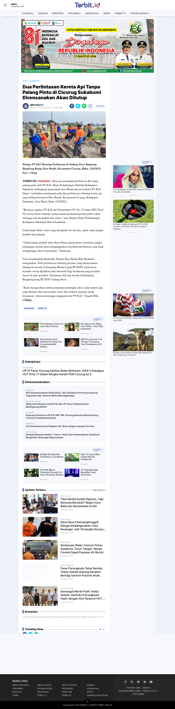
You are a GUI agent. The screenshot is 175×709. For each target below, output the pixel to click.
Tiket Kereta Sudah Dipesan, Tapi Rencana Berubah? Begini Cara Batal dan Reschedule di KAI (81, 502)
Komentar (99, 106)
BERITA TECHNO (69, 685)
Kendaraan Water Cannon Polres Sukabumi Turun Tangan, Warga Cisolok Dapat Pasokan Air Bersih (81, 549)
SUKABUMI (29, 308)
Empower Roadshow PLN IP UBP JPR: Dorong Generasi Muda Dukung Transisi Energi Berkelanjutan (62, 416)
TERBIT (15, 695)
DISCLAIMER (138, 694)
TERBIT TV (120, 13)
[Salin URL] (90, 106)
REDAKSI (146, 688)
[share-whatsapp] (84, 106)
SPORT (106, 13)
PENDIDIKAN (43, 692)
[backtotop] (87, 701)
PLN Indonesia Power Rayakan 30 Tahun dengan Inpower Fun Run (60, 426)
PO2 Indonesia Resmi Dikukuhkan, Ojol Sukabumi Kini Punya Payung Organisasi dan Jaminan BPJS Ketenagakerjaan (61, 394)
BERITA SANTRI (44, 685)
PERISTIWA (58, 13)
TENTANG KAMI (133, 688)
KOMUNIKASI (93, 688)
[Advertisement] (133, 116)
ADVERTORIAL (68, 565)
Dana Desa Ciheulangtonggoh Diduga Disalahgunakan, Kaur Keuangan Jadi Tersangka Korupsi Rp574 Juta (82, 526)
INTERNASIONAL (140, 13)
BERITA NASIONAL (20, 685)
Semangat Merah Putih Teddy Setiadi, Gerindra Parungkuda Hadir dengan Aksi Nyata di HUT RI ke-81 (82, 595)
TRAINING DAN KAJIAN (97, 695)
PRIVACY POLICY (150, 691)
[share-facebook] (71, 106)
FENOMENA (74, 13)
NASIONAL (28, 13)
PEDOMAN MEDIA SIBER (129, 691)
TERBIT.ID (42, 308)
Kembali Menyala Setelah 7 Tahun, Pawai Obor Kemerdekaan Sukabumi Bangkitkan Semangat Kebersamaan (62, 436)
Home (25, 81)
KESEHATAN (92, 13)
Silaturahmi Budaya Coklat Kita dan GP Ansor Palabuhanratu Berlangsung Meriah (57, 405)
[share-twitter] (78, 106)
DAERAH (43, 13)
